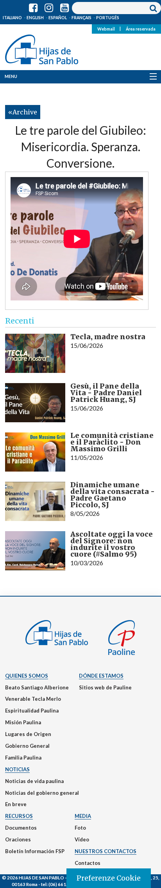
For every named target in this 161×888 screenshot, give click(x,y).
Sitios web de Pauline (105, 687)
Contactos (87, 863)
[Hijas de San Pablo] (41, 48)
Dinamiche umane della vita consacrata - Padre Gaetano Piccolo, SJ (112, 494)
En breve (16, 804)
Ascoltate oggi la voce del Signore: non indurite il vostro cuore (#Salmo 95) (111, 544)
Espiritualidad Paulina (32, 710)
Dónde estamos (101, 676)
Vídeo (82, 839)
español (57, 17)
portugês (107, 17)
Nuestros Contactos (105, 851)
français (81, 17)
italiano (12, 17)
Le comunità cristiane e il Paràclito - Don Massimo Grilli (112, 442)
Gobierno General (27, 746)
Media (83, 816)
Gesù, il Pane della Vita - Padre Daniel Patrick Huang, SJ (106, 393)
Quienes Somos (26, 676)
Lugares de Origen (28, 734)
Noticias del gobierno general (42, 793)
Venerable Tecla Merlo (33, 699)
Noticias (17, 769)
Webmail (106, 28)
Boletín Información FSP (34, 851)
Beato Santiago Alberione (37, 687)
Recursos (19, 816)
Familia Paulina (23, 757)
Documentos (21, 828)
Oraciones (18, 839)
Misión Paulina (23, 722)
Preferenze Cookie (109, 878)
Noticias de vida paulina (34, 781)
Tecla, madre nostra (107, 336)
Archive (25, 112)
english (35, 17)
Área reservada (141, 28)
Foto (80, 828)
